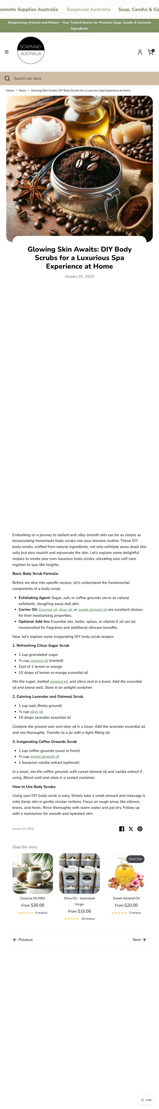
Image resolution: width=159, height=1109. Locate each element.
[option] (29, 885)
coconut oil (39, 660)
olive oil (65, 609)
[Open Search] (7, 78)
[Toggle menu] (6, 52)
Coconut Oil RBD (32, 898)
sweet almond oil (92, 609)
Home (10, 90)
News (22, 90)
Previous (25, 939)
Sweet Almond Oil (126, 898)
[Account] (140, 50)
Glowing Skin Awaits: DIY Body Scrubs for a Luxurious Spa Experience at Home (80, 90)
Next (137, 939)
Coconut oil (48, 609)
